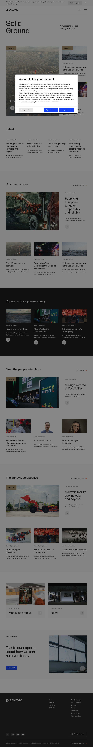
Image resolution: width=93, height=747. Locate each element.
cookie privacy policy (28, 102)
